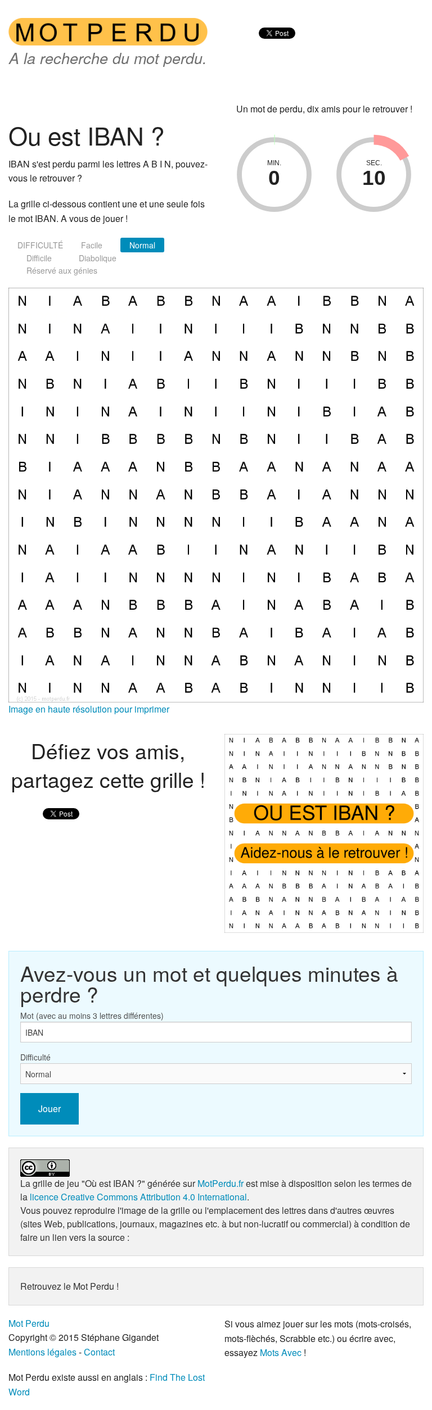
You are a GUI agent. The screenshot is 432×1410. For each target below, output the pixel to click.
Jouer (49, 1108)
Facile (91, 245)
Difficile (39, 258)
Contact (99, 1351)
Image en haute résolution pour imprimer (88, 708)
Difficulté (35, 1057)
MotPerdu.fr (220, 1183)
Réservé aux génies (61, 270)
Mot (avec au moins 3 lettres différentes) (92, 1015)
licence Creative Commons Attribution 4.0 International (138, 1196)
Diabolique (97, 258)
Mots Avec (281, 1352)
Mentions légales (42, 1351)
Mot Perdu (29, 1323)
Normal (142, 245)
